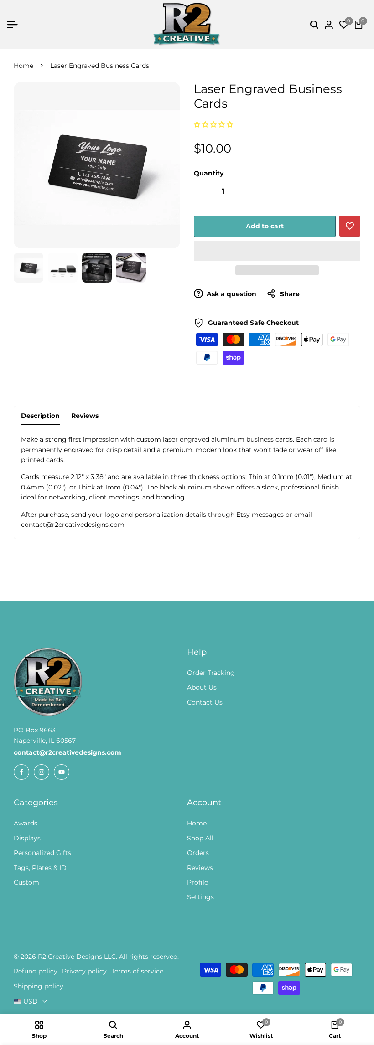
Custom (26, 882)
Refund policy (35, 971)
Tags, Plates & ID (40, 868)
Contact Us (205, 702)
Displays (27, 838)
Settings (200, 897)
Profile (197, 882)
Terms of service (137, 971)
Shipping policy (38, 986)
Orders (198, 853)
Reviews (85, 416)
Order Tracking (211, 673)
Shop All (200, 838)
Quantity (208, 173)
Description (40, 416)
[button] (214, 124)
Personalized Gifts (42, 853)
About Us (202, 687)
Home (23, 66)
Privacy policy (84, 971)
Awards (25, 823)
